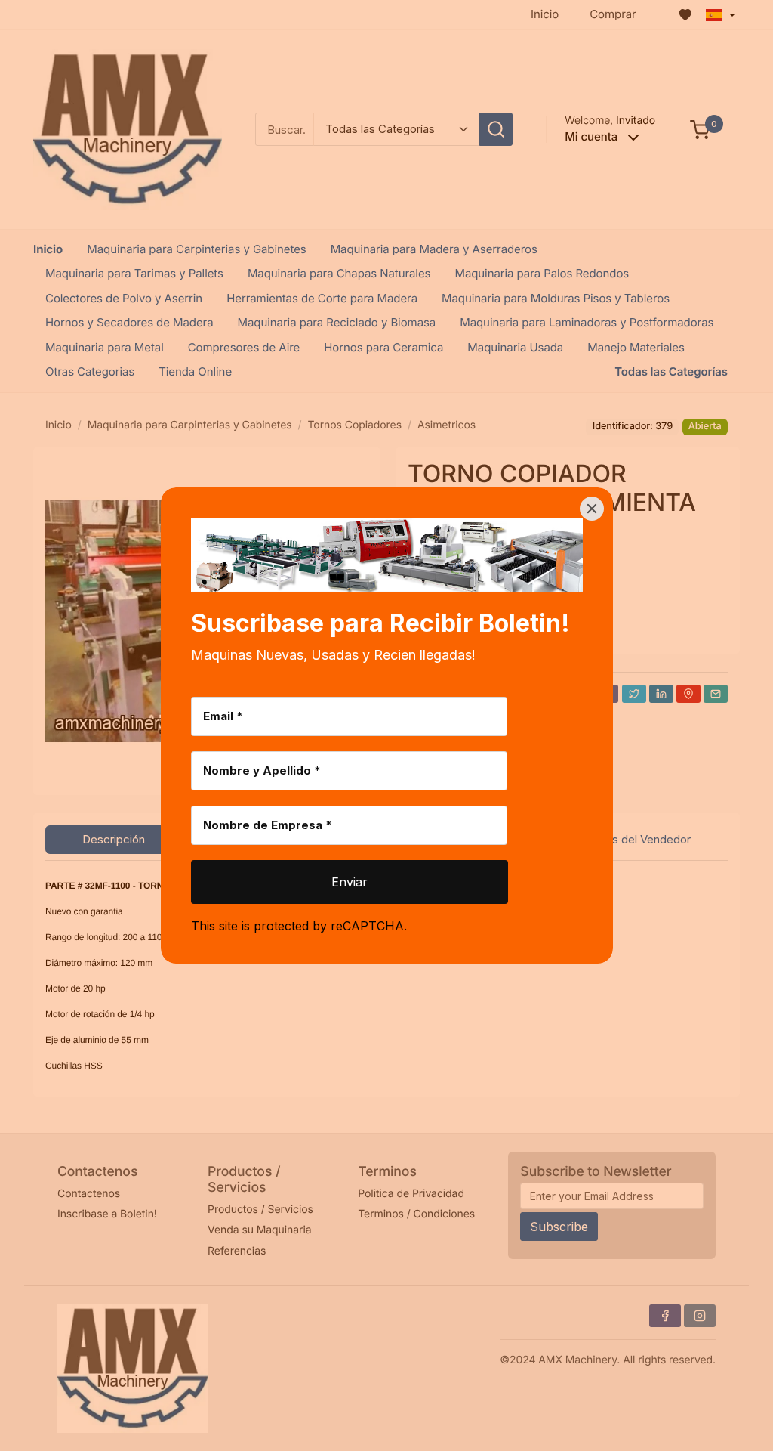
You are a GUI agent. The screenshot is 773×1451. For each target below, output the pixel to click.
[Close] (592, 509)
